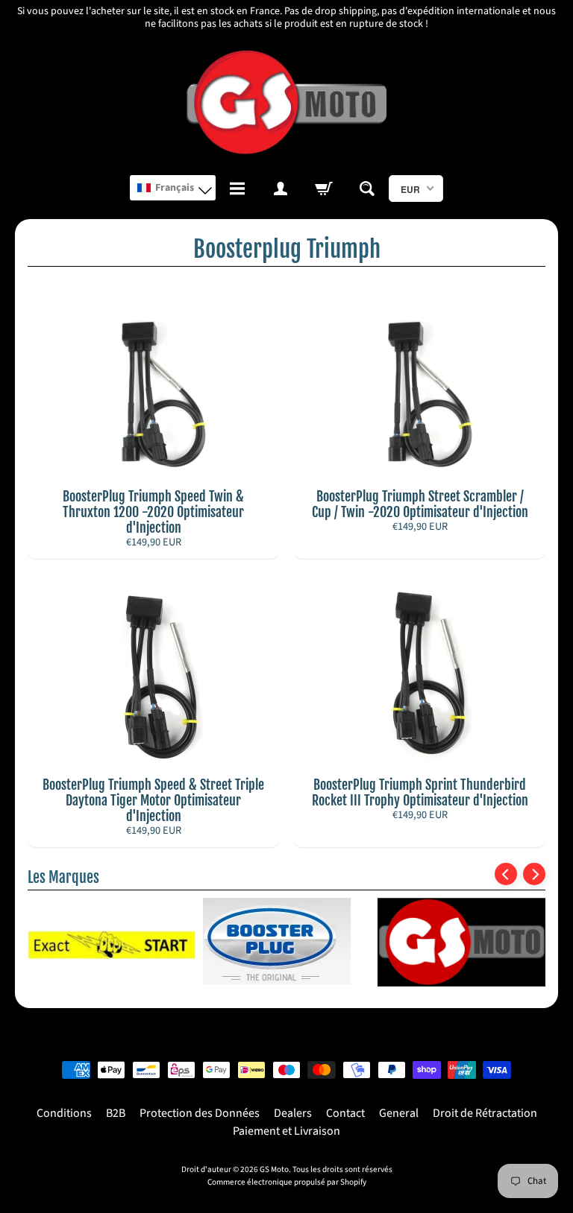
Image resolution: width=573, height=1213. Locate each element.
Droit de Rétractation (485, 1113)
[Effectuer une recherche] (367, 188)
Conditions (64, 1113)
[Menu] (237, 188)
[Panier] (323, 188)
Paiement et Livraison (286, 1131)
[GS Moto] (287, 103)
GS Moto (274, 1169)
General (399, 1113)
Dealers (293, 1113)
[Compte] (280, 188)
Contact (345, 1113)
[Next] (534, 874)
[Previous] (506, 874)
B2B (115, 1113)
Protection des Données (200, 1113)
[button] (173, 187)
